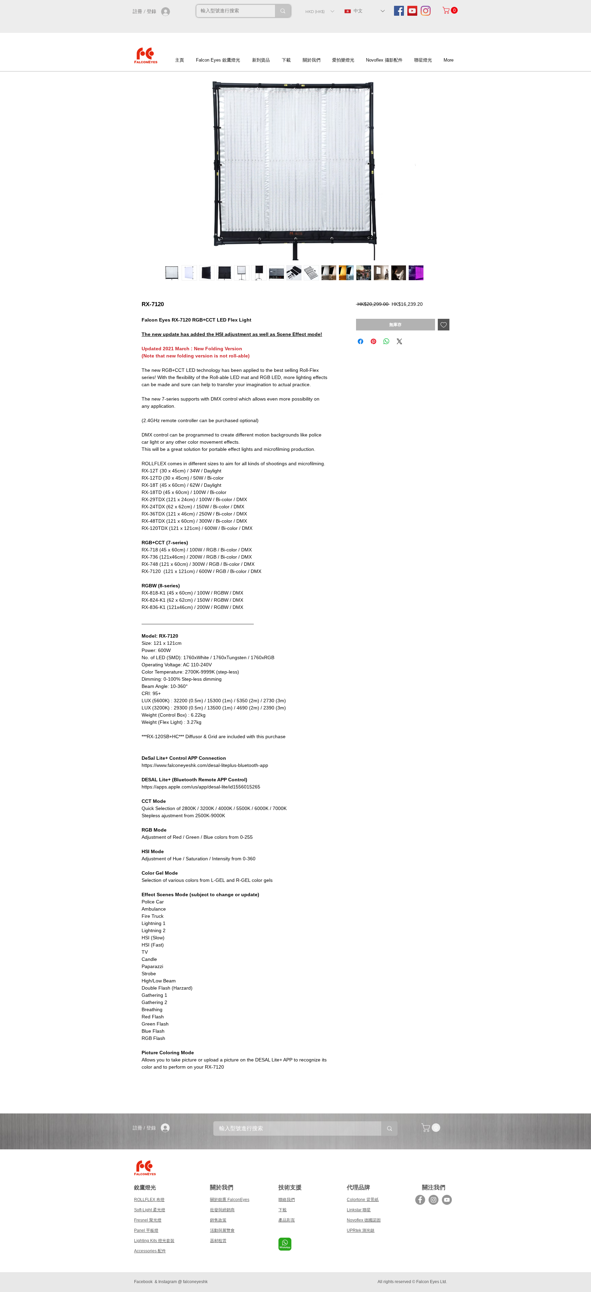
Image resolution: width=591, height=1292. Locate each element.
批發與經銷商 (222, 1210)
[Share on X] (399, 341)
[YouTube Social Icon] (412, 11)
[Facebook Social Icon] (399, 11)
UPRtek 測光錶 (361, 1230)
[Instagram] (426, 11)
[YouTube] (447, 1200)
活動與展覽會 (222, 1230)
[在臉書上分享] (360, 341)
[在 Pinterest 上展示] (373, 341)
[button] (319, 11)
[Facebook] (420, 1200)
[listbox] (319, 11)
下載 (282, 1210)
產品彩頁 (286, 1220)
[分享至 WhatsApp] (386, 341)
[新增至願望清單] (443, 324)
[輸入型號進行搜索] (283, 11)
